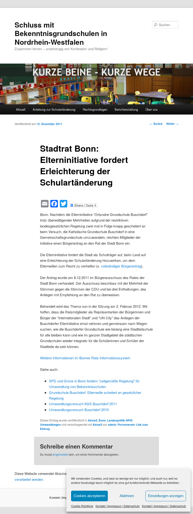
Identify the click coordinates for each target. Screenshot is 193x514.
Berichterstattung (126, 109)
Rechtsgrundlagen (95, 109)
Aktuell (20, 109)
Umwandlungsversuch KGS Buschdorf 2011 (83, 403)
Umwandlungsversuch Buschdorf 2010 (79, 409)
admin (112, 424)
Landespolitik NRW (120, 420)
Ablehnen (127, 496)
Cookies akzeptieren (89, 496)
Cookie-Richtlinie (82, 506)
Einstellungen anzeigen (165, 496)
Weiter (172, 123)
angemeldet (60, 454)
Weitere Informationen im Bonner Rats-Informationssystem (85, 357)
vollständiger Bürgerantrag (121, 265)
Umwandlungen (50, 424)
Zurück (156, 123)
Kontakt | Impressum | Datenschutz (118, 506)
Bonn (102, 420)
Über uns (151, 109)
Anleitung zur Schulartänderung (54, 109)
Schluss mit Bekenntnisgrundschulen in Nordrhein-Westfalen (61, 33)
